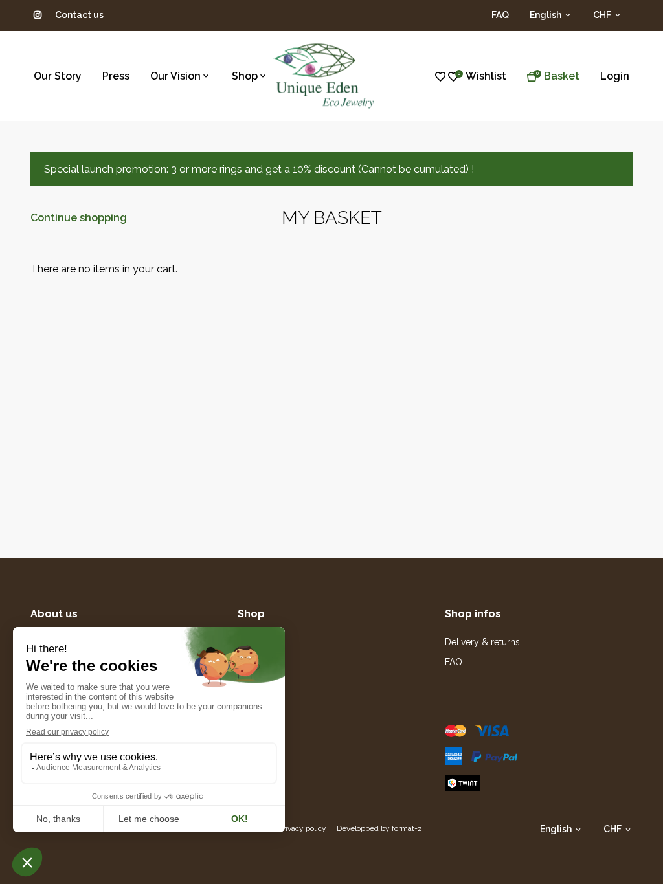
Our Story (58, 76)
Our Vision (175, 76)
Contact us (79, 15)
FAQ (500, 15)
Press (115, 76)
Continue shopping (78, 218)
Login (614, 76)
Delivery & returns (482, 642)
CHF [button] (603, 15)
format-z (407, 828)
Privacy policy (302, 828)
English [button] (546, 15)
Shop (245, 76)
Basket (561, 76)
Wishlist (486, 76)
